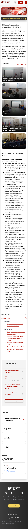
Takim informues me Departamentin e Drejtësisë (12, 112)
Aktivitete (22, 497)
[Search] (15, 2)
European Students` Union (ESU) (15, 347)
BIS (11, 499)
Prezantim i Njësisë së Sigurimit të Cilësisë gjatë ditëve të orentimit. (13, 79)
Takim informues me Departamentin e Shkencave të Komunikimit (12, 129)
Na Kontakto (14, 505)
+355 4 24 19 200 (8, 460)
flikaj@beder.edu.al (9, 471)
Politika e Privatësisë (18, 499)
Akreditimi (6, 499)
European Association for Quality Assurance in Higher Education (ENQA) (15, 338)
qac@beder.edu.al (8, 458)
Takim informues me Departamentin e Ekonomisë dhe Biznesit (12, 95)
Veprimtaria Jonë (7, 497)
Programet (16, 497)
